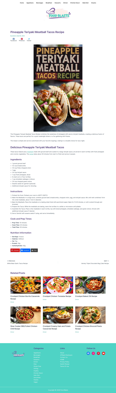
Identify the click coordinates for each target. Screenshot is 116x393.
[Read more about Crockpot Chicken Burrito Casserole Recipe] (25, 285)
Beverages (37, 355)
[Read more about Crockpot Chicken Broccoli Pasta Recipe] (90, 315)
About (62, 353)
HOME (62, 359)
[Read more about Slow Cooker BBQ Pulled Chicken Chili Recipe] (25, 315)
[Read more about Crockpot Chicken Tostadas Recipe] (58, 285)
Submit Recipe (64, 364)
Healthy (36, 371)
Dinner (12, 302)
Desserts (36, 359)
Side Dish (37, 375)
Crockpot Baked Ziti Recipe (86, 296)
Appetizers (37, 353)
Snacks (36, 380)
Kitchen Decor (38, 373)
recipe (31, 154)
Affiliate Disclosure (66, 355)
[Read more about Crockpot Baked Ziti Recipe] (90, 285)
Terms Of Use (64, 366)
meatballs (30, 152)
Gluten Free (37, 366)
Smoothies (37, 377)
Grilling (36, 368)
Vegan (36, 382)
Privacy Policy (64, 362)
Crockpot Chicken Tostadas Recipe (57, 296)
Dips (35, 364)
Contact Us (63, 357)
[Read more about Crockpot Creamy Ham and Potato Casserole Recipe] (58, 315)
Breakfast (37, 357)
